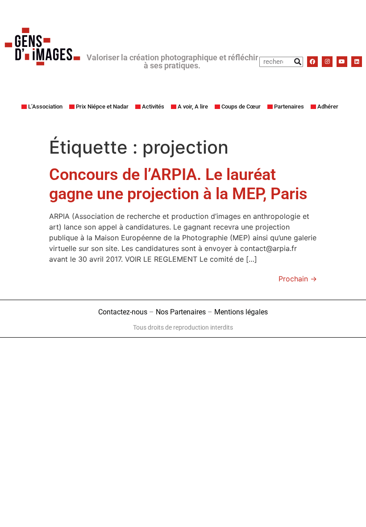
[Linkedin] (356, 61)
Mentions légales (241, 312)
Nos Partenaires (181, 312)
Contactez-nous (122, 312)
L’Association (45, 106)
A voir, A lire (193, 106)
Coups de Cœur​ (241, 106)
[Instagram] (327, 61)
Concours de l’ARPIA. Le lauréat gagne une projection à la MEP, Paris (178, 184)
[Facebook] (312, 61)
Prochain (298, 278)
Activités (153, 106)
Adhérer (327, 106)
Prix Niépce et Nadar (102, 106)
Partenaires (289, 106)
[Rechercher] (297, 62)
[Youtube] (342, 61)
